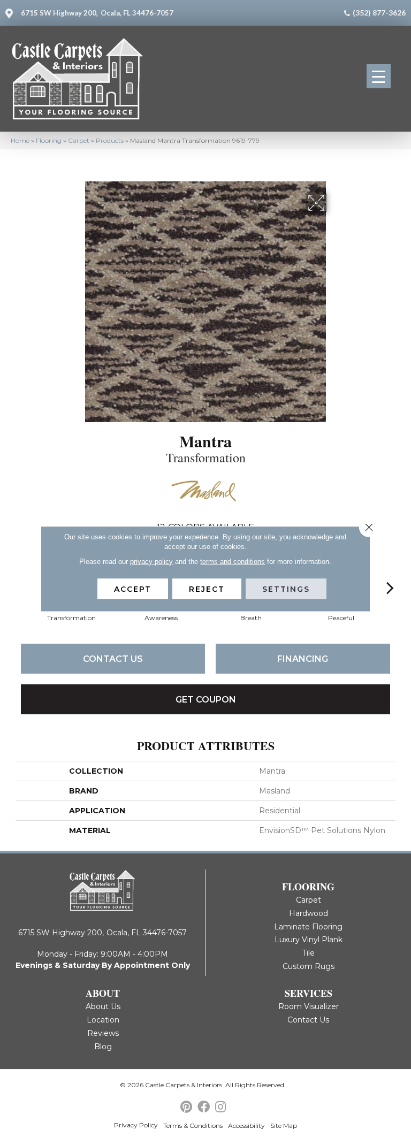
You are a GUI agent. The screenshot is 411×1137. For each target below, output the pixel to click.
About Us (103, 1006)
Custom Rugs (308, 966)
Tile (308, 953)
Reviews (103, 1033)
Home (20, 140)
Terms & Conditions (193, 1125)
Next (390, 571)
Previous (21, 571)
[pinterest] (186, 1107)
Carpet (78, 140)
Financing (302, 659)
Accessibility (246, 1125)
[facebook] (203, 1107)
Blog (103, 1046)
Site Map (283, 1125)
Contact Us (113, 659)
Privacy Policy (136, 1125)
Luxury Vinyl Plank (308, 939)
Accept (132, 588)
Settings (286, 588)
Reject (207, 588)
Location (103, 1020)
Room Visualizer (308, 1006)
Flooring (49, 140)
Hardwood (308, 913)
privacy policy (151, 561)
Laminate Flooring (308, 927)
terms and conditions (232, 561)
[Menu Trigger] (379, 76)
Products (110, 140)
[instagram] (220, 1107)
